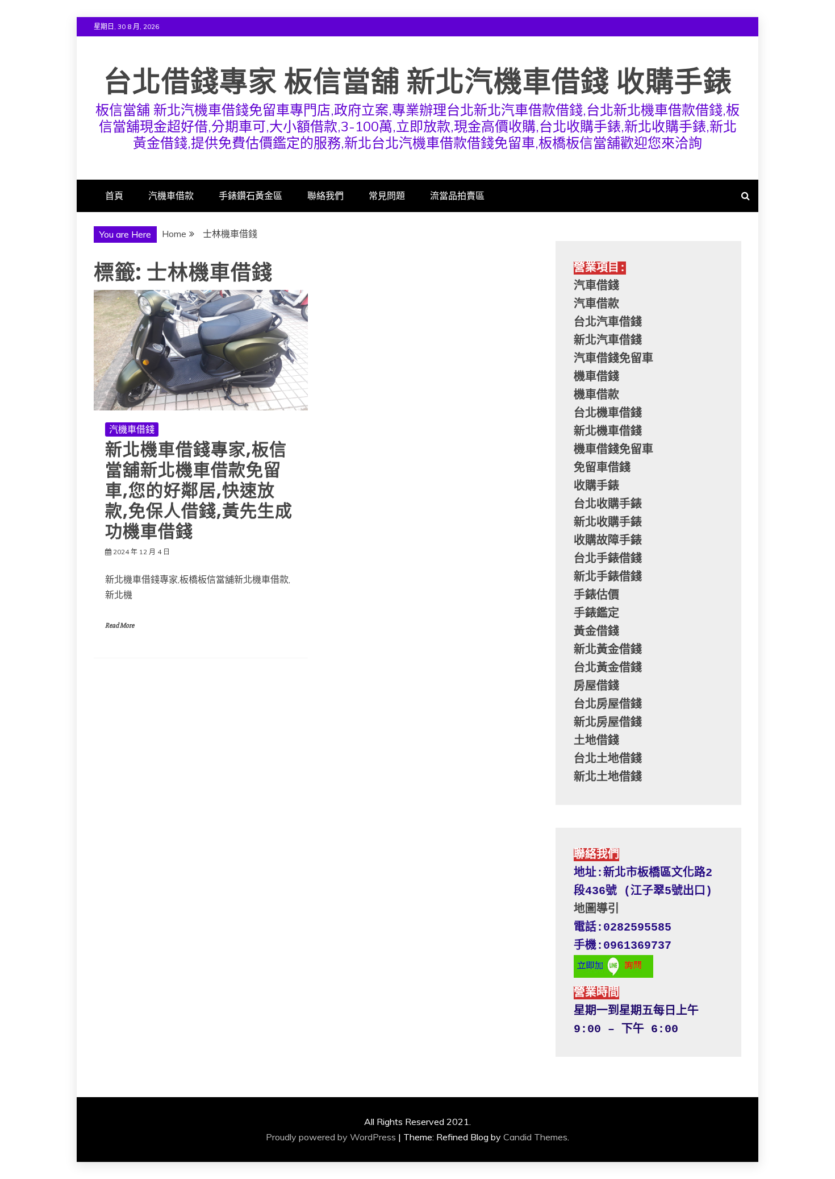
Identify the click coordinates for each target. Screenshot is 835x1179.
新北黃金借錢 (608, 650)
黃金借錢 (596, 631)
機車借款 (596, 395)
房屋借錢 (596, 686)
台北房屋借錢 (608, 704)
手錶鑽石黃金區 (250, 195)
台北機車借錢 (608, 413)
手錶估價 (596, 595)
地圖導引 (596, 909)
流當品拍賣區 (457, 195)
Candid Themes (535, 1137)
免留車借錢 (602, 468)
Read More (119, 625)
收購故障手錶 (608, 540)
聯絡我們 (325, 195)
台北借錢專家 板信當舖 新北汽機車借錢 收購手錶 (417, 81)
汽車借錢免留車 (613, 359)
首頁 (114, 195)
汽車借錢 (596, 286)
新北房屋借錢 (608, 722)
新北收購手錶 (608, 522)
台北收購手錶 (608, 504)
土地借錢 (596, 741)
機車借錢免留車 (613, 449)
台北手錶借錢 (608, 559)
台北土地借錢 (608, 759)
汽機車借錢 (132, 429)
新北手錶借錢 (608, 577)
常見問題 (387, 195)
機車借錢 (596, 377)
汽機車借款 (171, 195)
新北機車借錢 (608, 431)
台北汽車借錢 (608, 322)
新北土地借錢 (608, 777)
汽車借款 (596, 304)
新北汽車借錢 (608, 340)
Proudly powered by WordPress (331, 1137)
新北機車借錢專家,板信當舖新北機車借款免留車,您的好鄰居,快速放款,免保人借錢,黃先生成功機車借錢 (199, 490)
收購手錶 (596, 486)
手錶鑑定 (596, 613)
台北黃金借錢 (608, 668)
